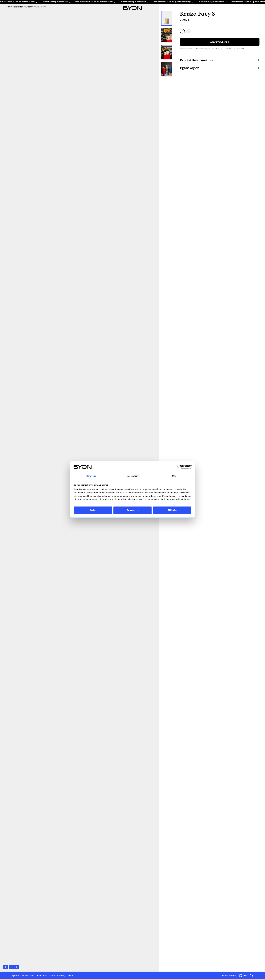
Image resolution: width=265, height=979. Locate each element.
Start (8, 7)
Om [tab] (174, 476)
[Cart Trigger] (251, 975)
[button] (219, 60)
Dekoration (18, 7)
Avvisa (93, 510)
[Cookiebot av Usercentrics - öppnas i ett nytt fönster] (179, 467)
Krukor (28, 7)
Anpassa (131, 510)
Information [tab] (132, 476)
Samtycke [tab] (91, 476)
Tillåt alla (172, 510)
